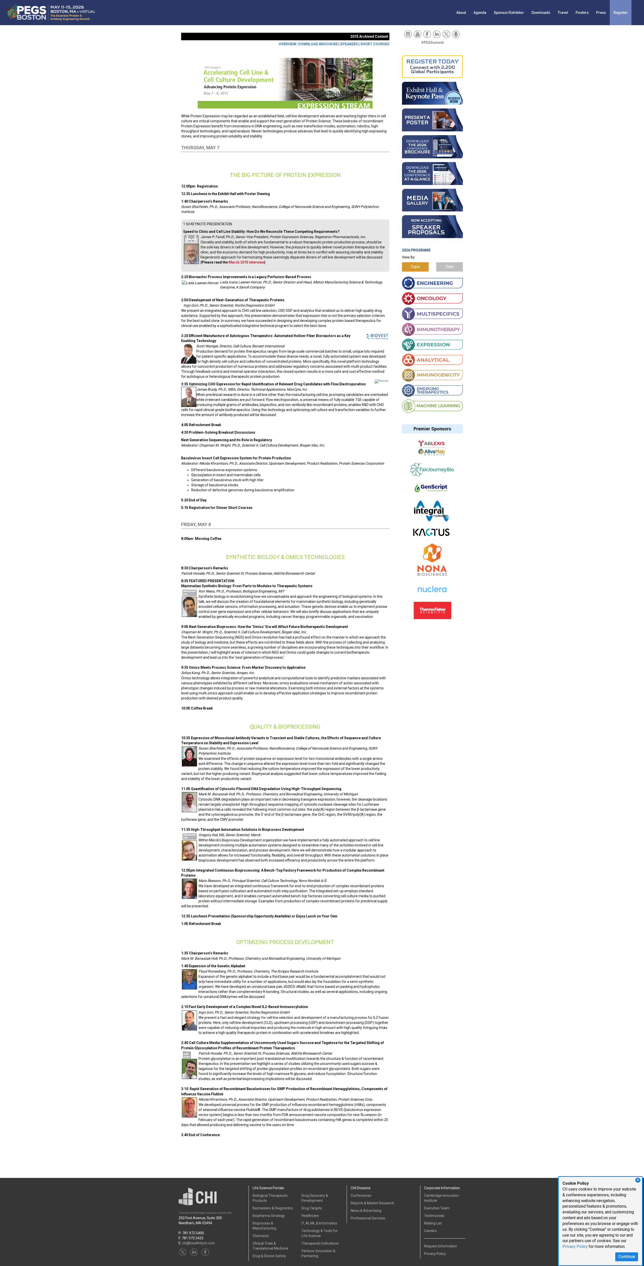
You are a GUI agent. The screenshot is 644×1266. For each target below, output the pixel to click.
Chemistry (261, 1236)
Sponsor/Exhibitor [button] (509, 13)
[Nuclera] (432, 592)
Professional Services (368, 1218)
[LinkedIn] (437, 34)
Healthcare (310, 1216)
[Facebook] (427, 34)
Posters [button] (582, 13)
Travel (563, 13)
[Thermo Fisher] (432, 613)
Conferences (361, 1196)
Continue (626, 1256)
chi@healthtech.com (198, 1243)
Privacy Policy (575, 1246)
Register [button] (621, 13)
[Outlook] (408, 34)
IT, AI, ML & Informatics (319, 1223)
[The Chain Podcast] (456, 34)
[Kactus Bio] (431, 535)
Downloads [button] (541, 13)
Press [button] (601, 13)
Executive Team (437, 1208)
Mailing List (433, 1223)
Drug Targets (311, 1208)
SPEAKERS (349, 44)
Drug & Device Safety (269, 1256)
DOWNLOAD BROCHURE (318, 44)
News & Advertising (366, 1211)
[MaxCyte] (382, 381)
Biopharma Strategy (269, 1216)
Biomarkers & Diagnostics (273, 1208)
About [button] (461, 13)
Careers (430, 1231)
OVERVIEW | (288, 44)
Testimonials (434, 1216)
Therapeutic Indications (320, 1243)
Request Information (440, 1246)
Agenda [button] (479, 13)
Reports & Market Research (372, 1203)
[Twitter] (446, 34)
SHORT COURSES (374, 44)
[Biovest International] (377, 336)
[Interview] (191, 239)
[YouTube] (418, 34)
